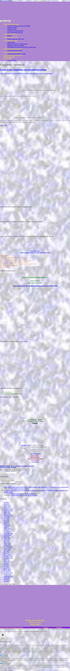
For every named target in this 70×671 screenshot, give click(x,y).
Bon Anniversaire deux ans (15, 32)
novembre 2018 (8, 533)
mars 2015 (7, 581)
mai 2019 (6, 530)
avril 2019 (6, 532)
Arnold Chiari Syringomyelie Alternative (11, 627)
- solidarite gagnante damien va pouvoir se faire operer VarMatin (11, 393)
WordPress (59, 627)
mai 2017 (6, 553)
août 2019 (6, 527)
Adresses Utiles (11, 29)
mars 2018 (7, 541)
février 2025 (7, 505)
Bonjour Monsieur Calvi (11, 37)
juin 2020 (6, 520)
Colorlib (45, 627)
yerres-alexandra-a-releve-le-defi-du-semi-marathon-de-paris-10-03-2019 (35, 286)
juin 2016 (6, 563)
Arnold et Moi (25, 445)
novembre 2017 (8, 546)
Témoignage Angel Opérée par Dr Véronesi (23, 493)
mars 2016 (7, 568)
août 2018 (6, 537)
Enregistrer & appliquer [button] (6, 670)
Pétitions (9, 35)
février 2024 (7, 507)
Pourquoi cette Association (11, 24)
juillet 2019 (7, 528)
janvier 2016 (7, 571)
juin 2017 (6, 551)
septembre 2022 (8, 510)
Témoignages (11, 42)
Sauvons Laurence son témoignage (17, 44)
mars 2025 (7, 504)
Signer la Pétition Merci (35, 453)
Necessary (5, 655)
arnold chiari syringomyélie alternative (27, 73)
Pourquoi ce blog (12, 27)
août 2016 (6, 559)
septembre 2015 (8, 576)
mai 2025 (6, 502)
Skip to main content (6, 1)
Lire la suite (3, 125)
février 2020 (7, 525)
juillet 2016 (7, 561)
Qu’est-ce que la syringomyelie (59, 487)
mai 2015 (6, 579)
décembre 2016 (8, 556)
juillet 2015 (7, 577)
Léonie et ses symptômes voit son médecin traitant (23, 69)
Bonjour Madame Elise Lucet (15, 39)
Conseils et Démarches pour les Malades (19, 26)
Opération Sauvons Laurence (15, 45)
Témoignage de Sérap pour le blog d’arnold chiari (21, 47)
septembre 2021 (8, 515)
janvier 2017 (7, 555)
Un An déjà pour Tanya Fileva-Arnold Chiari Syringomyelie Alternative (24, 490)
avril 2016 (6, 566)
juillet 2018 (7, 538)
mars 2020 (7, 523)
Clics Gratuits (7, 58)
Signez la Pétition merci (10, 34)
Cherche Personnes (9, 57)
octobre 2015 (7, 574)
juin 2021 (6, 519)
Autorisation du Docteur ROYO (13, 52)
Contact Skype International (15, 31)
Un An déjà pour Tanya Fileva (19, 489)
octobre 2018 (7, 535)
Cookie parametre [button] (34, 631)
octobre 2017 (7, 548)
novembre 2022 (8, 509)
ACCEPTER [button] (43, 631)
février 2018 (7, 543)
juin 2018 (6, 540)
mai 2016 (6, 564)
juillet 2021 (7, 517)
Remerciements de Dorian (14, 50)
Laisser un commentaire (45, 73)
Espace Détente (11, 60)
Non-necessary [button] (4, 662)
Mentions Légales (35, 622)
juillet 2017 (7, 550)
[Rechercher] (18, 473)
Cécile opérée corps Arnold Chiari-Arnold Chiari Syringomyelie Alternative (25, 487)
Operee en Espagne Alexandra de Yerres (35, 277)
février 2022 (7, 514)
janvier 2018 (7, 545)
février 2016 (7, 569)
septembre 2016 (8, 558)
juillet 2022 (7, 512)
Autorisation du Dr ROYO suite (16, 53)
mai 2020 (6, 522)
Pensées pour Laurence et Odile (13, 49)
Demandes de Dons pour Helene (13, 55)
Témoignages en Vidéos (11, 40)
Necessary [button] (3, 653)
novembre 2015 (8, 573)
